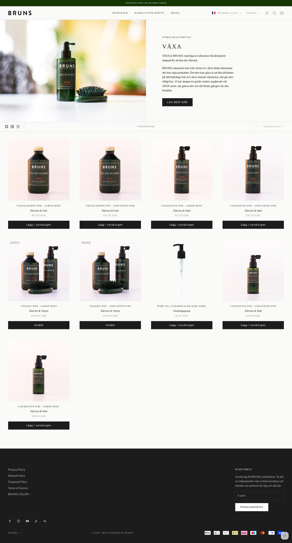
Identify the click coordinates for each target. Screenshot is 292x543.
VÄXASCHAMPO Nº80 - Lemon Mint (39, 205)
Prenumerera (251, 507)
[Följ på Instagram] (18, 521)
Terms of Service (18, 488)
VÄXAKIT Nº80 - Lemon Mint (39, 306)
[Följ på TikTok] (36, 521)
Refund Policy (16, 475)
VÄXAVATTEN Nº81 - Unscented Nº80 (253, 205)
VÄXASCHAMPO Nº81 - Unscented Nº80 (110, 205)
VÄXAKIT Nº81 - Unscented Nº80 (110, 306)
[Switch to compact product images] (18, 126)
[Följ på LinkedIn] (45, 521)
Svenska (252, 13)
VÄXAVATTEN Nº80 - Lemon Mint (181, 205)
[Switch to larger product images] (6, 126)
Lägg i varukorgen (38, 224)
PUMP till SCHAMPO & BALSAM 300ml (181, 306)
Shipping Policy (17, 481)
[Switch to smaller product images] (12, 126)
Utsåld (38, 325)
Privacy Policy (16, 469)
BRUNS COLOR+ (19, 494)
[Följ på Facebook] (9, 521)
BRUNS (175, 13)
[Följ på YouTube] (27, 521)
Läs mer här (177, 102)
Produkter (120, 13)
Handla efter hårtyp (149, 13)
